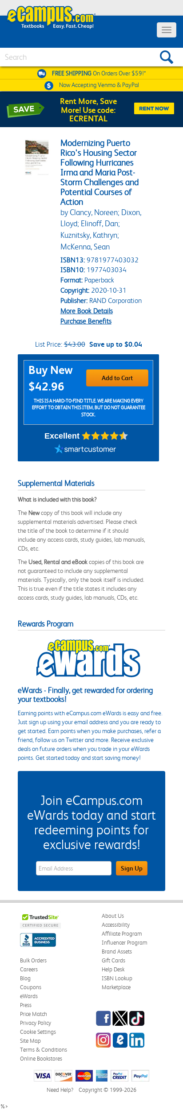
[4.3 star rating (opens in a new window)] (105, 435)
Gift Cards (113, 960)
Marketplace (116, 987)
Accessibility (116, 924)
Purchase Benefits (85, 321)
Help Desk (113, 969)
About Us (113, 915)
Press (26, 1005)
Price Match (33, 1014)
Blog (25, 978)
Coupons (30, 987)
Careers (29, 969)
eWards (29, 996)
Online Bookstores (41, 1058)
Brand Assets (117, 951)
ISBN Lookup (117, 978)
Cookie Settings (38, 1031)
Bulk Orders (33, 960)
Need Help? (60, 1089)
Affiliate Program (122, 933)
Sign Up (132, 868)
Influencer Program (124, 942)
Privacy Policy (35, 1023)
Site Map (30, 1040)
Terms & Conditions (43, 1049)
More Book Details (86, 311)
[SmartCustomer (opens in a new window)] (85, 450)
